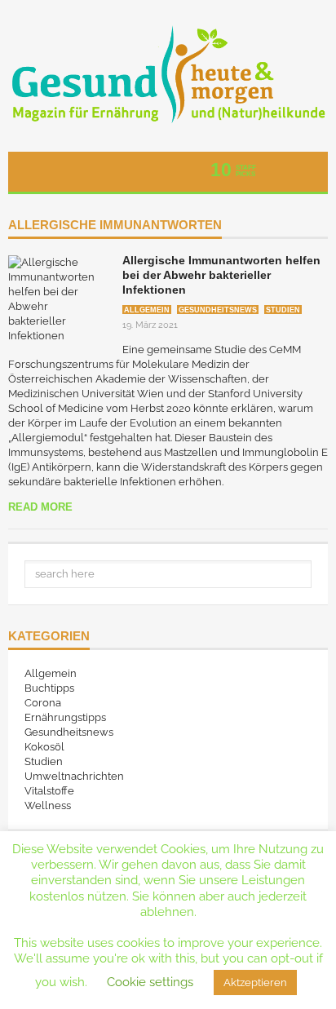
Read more (40, 507)
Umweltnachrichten (74, 776)
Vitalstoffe (49, 791)
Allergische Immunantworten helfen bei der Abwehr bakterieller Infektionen (221, 275)
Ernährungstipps (65, 717)
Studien (283, 310)
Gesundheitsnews (218, 310)
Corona (42, 703)
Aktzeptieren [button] (255, 982)
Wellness (47, 805)
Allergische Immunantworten (115, 225)
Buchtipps (49, 688)
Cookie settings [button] (150, 982)
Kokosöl (44, 747)
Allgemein (147, 310)
